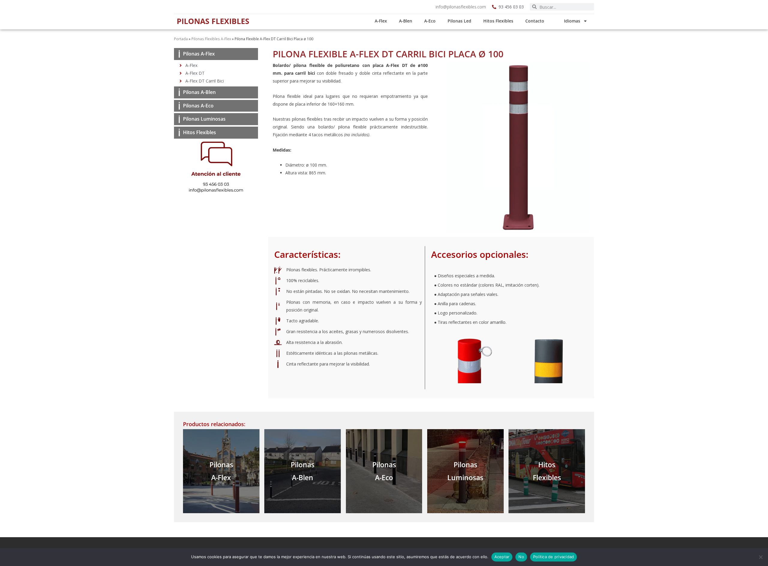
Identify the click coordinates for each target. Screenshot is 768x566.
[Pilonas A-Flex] (179, 54)
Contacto (534, 21)
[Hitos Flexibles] (179, 132)
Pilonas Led (459, 21)
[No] (761, 557)
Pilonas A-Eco (198, 105)
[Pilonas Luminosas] (179, 119)
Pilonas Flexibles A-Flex (211, 38)
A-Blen (405, 21)
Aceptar (502, 556)
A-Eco (430, 21)
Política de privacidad (553, 556)
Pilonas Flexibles (213, 21)
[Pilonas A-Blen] (179, 92)
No (521, 556)
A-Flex (381, 21)
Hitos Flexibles (498, 21)
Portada (181, 38)
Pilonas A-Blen (199, 92)
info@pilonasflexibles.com (461, 7)
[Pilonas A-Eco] (179, 106)
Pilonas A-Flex (199, 53)
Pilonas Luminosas (204, 119)
